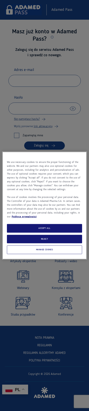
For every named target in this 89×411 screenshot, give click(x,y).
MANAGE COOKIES (44, 250)
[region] (44, 206)
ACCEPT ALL (44, 228)
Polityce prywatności (24, 216)
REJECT (44, 239)
